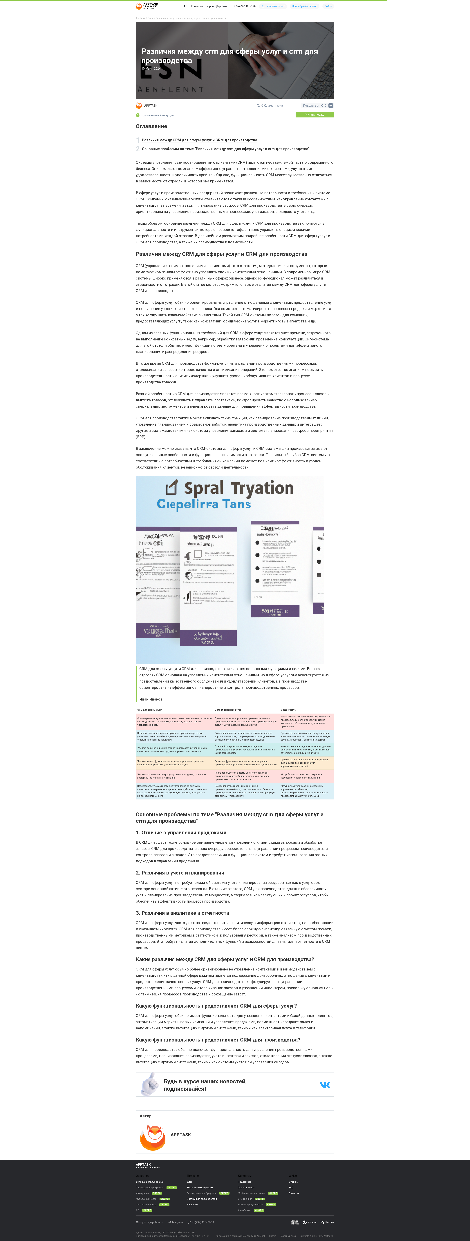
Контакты (197, 6)
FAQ (185, 6)
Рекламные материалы (200, 1187)
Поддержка (244, 1181)
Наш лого (192, 1204)
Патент (272, 1236)
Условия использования (150, 1181)
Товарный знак (288, 1236)
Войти (328, 6)
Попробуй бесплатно (304, 6)
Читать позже (315, 114)
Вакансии (294, 1193)
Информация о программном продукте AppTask (240, 1236)
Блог (189, 1181)
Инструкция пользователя (202, 1199)
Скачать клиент (275, 6)
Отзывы (293, 1181)
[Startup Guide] (295, 1222)
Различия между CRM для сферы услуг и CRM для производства (199, 140)
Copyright (304, 1236)
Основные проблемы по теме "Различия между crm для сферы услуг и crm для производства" (226, 149)
